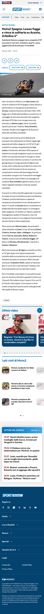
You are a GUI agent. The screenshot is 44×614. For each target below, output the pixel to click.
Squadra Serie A (9, 549)
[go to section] (39, 310)
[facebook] (3, 507)
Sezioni (5, 533)
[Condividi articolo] (4, 60)
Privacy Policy (7, 569)
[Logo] (22, 9)
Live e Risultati (8, 525)
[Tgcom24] (6, 2)
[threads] (30, 507)
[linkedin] (24, 507)
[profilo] (40, 9)
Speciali (5, 541)
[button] (22, 9)
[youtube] (35, 507)
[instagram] (8, 507)
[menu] (3, 9)
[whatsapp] (14, 507)
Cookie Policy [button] (27, 565)
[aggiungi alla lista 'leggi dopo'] (10, 60)
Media (4, 516)
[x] (19, 507)
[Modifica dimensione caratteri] (16, 60)
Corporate (6, 565)
